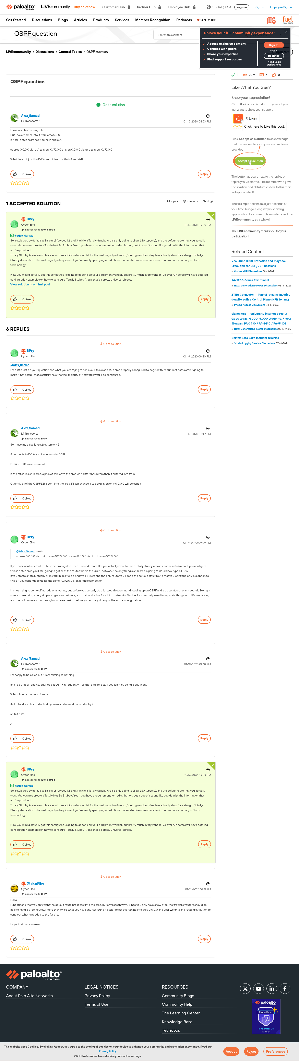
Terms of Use (96, 1004)
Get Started (16, 20)
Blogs (63, 20)
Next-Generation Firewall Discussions (256, 285)
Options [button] (207, 116)
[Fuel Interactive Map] (271, 20)
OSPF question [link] (97, 52)
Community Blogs (178, 995)
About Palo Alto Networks (29, 995)
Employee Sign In (281, 7)
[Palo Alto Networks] (45, 975)
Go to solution (114, 105)
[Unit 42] (206, 20)
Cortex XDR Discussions (248, 271)
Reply (204, 174)
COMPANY (17, 987)
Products (101, 20)
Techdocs (171, 1030)
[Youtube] (258, 988)
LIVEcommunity (18, 52)
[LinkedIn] (271, 988)
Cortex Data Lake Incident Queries (255, 338)
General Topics (70, 52)
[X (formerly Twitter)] (245, 988)
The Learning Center (181, 1013)
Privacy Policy (107, 1051)
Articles (80, 20)
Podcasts (184, 20)
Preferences (275, 1051)
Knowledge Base (177, 1021)
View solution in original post (30, 284)
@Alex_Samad (24, 235)
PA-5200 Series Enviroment (250, 280)
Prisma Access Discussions (249, 305)
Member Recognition (152, 20)
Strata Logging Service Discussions (254, 343)
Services (122, 20)
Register (242, 7)
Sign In (259, 7)
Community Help (177, 1004)
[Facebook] (285, 988)
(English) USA (221, 7)
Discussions (42, 20)
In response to (40, 229)
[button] (231, 1051)
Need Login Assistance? (274, 63)
